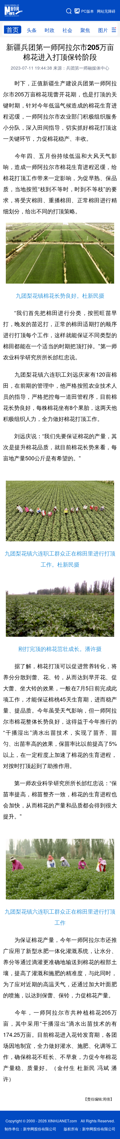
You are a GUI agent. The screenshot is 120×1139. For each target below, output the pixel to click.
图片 (103, 30)
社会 (67, 30)
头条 (32, 30)
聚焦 (85, 30)
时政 (49, 30)
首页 (12, 30)
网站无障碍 (106, 11)
